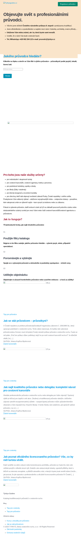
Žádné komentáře (10, 344)
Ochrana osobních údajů (16, 533)
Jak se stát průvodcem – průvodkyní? (25, 320)
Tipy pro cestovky (9, 381)
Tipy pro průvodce (10, 314)
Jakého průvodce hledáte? (22, 56)
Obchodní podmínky (14, 529)
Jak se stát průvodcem (15, 524)
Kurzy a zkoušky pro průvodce (18, 521)
